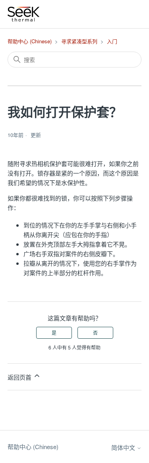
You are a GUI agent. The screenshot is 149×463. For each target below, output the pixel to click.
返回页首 (20, 377)
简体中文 (124, 447)
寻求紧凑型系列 (79, 41)
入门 (112, 41)
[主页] (24, 14)
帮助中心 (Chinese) (30, 41)
